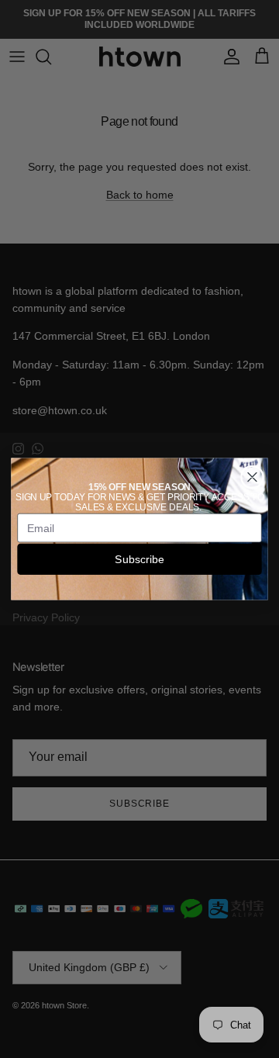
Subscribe (139, 559)
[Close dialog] (252, 476)
